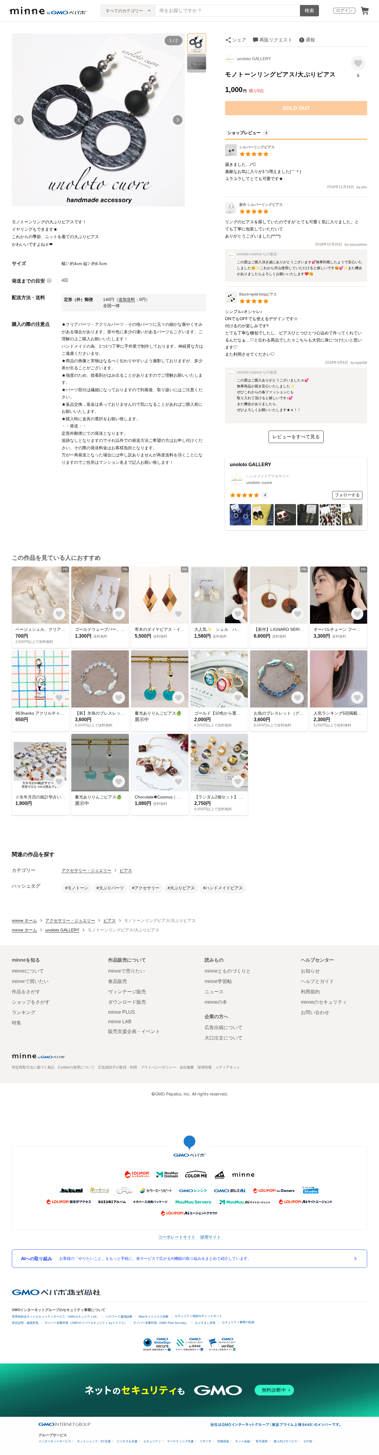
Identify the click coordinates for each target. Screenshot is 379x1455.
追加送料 (126, 299)
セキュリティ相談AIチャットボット (198, 1316)
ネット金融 (242, 1441)
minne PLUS (121, 1012)
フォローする (347, 495)
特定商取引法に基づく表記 (33, 1067)
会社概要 (187, 1067)
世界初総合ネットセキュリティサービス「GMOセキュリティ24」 (55, 1316)
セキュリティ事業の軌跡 (238, 1322)
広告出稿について (224, 1027)
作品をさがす (26, 991)
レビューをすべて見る (296, 436)
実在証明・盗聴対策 (25, 1322)
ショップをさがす (31, 1002)
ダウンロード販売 (127, 1002)
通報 (310, 39)
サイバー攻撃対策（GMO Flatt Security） (161, 1322)
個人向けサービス (285, 1441)
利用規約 (310, 991)
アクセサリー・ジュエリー (86, 870)
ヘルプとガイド (317, 981)
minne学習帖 (218, 981)
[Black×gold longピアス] (251, 301)
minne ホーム (24, 920)
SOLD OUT (296, 108)
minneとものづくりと (228, 970)
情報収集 (223, 1441)
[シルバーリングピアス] (250, 154)
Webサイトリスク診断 (153, 1316)
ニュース (214, 991)
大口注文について (224, 1037)
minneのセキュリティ (324, 1002)
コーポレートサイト (176, 1236)
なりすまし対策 (205, 1322)
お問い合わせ (315, 1012)
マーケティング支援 (180, 1441)
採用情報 (204, 1067)
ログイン (344, 10)
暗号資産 (262, 1441)
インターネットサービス (54, 1441)
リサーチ (205, 1441)
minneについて (28, 970)
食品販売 (117, 981)
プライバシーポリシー (158, 1067)
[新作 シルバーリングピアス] (254, 211)
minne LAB (119, 1021)
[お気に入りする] (358, 63)
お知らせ (310, 970)
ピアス (126, 870)
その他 (307, 1441)
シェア (239, 39)
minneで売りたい (126, 970)
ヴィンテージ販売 (127, 991)
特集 (16, 1022)
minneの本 (216, 1002)
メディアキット (227, 1067)
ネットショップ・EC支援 (94, 1441)
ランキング (24, 1012)
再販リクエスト (276, 39)
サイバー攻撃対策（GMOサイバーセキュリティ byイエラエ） (86, 1322)
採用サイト (210, 1236)
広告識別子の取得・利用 (117, 1067)
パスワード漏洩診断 (119, 1316)
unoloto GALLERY (254, 58)
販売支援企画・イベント (134, 1031)
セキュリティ (152, 1441)
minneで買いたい (30, 981)
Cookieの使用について (76, 1067)
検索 (309, 10)
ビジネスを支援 (127, 1441)
